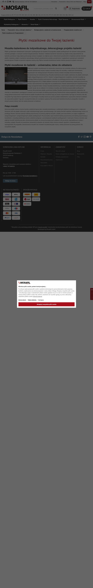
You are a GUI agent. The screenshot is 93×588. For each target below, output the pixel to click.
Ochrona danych (37, 296)
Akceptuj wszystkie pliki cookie (46, 304)
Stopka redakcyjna (32, 300)
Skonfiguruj (41, 300)
